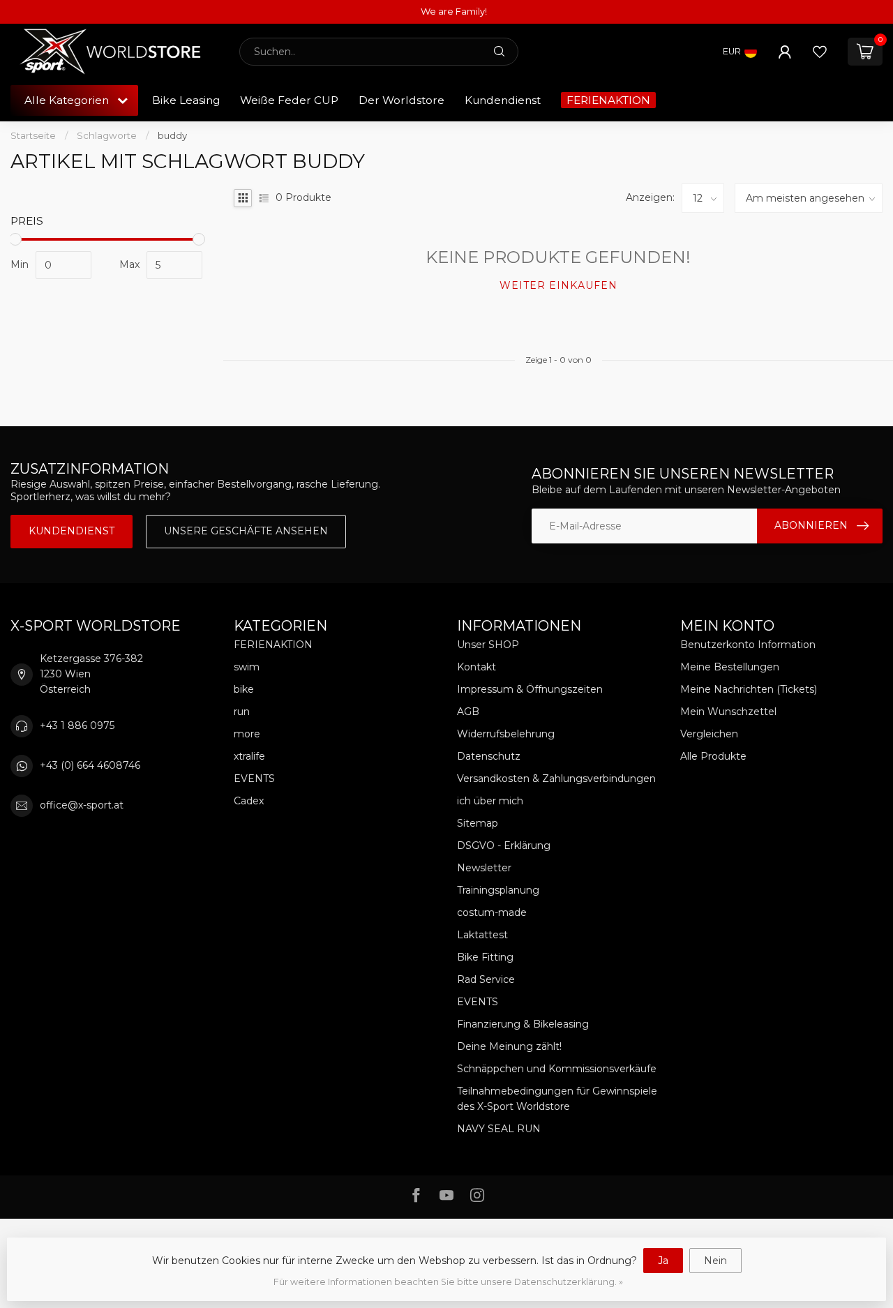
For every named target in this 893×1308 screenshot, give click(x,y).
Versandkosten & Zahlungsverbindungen (556, 778)
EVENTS (254, 778)
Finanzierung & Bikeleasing (523, 1024)
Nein (715, 1260)
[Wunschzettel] (820, 52)
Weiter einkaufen (558, 285)
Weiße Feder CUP (289, 100)
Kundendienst (503, 100)
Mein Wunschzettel (728, 711)
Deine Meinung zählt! (509, 1046)
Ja (663, 1260)
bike (244, 689)
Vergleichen (709, 734)
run (242, 711)
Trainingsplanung (498, 890)
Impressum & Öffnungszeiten (530, 689)
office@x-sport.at (81, 805)
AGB (468, 711)
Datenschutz (488, 756)
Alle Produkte (713, 756)
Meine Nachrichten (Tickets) (748, 689)
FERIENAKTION (608, 100)
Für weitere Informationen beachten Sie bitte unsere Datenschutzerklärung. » (448, 1282)
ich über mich (490, 801)
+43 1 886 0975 (77, 725)
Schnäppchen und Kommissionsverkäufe (556, 1068)
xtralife (249, 756)
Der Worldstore (401, 100)
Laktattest (482, 935)
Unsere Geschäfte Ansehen (246, 531)
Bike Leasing (186, 100)
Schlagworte (107, 135)
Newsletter (484, 868)
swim (247, 667)
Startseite (33, 135)
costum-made (492, 912)
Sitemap (477, 823)
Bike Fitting (485, 957)
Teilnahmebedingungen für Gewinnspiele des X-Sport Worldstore (557, 1099)
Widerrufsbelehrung (506, 734)
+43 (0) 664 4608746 (90, 765)
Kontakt (476, 667)
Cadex (249, 801)
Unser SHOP (488, 644)
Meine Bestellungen (729, 667)
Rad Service (486, 979)
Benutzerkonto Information (748, 644)
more (247, 734)
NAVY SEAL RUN (499, 1128)
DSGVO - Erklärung (503, 845)
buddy (172, 135)
